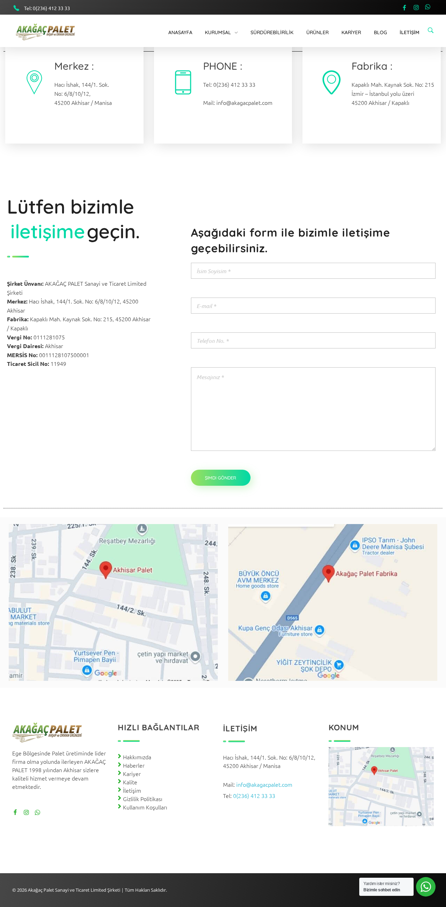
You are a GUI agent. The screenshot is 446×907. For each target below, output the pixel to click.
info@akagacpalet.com (244, 102)
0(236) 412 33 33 (51, 8)
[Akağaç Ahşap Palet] (50, 32)
